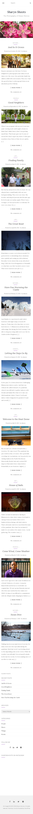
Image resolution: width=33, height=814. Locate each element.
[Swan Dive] (16, 631)
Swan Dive (16, 614)
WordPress (27, 808)
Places (3, 727)
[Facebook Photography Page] (10, 747)
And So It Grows (16, 47)
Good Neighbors (16, 102)
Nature (15, 43)
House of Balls (16, 485)
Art (15, 481)
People (16, 98)
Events (15, 349)
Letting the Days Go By (16, 353)
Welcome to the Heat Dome (16, 419)
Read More (16, 87)
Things (3, 731)
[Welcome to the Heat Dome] (16, 436)
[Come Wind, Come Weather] (16, 568)
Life (15, 156)
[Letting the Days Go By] (16, 369)
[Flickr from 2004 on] (21, 747)
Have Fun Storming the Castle (16, 288)
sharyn (25, 51)
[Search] (30, 3)
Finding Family (16, 160)
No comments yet (16, 92)
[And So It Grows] (16, 61)
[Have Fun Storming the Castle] (16, 306)
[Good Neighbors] (16, 116)
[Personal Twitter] (17, 747)
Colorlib (15, 808)
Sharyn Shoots (16, 12)
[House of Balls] (16, 501)
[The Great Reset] (16, 240)
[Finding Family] (16, 177)
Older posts (6, 673)
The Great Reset (16, 223)
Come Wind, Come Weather (16, 551)
